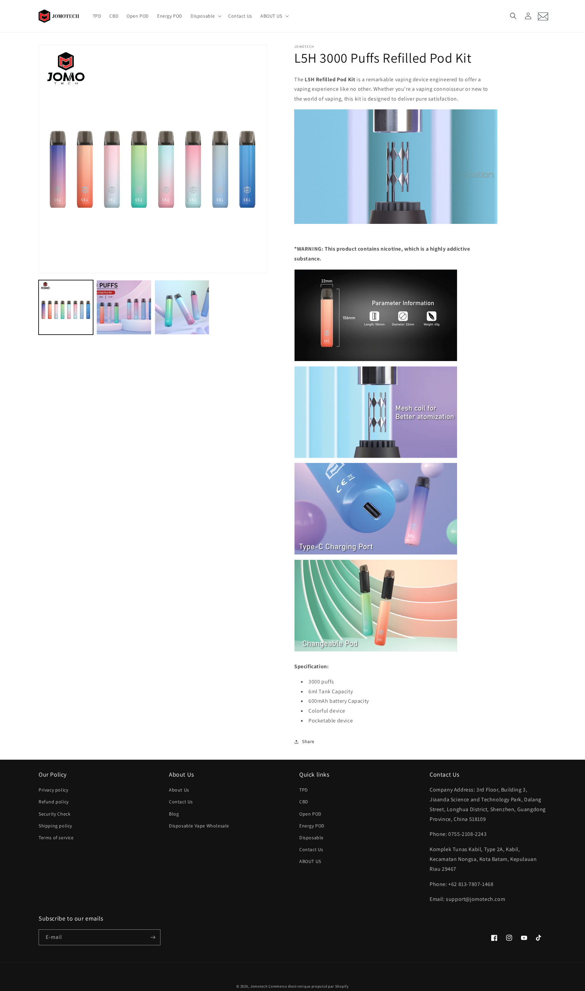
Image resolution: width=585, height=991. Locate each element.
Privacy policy (53, 790)
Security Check (54, 814)
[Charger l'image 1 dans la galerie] (66, 307)
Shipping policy (55, 826)
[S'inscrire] (152, 937)
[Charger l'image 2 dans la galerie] (123, 307)
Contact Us (181, 802)
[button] (205, 16)
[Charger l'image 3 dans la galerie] (182, 307)
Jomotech (259, 986)
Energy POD (312, 826)
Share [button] (308, 741)
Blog (174, 814)
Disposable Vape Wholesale (199, 826)
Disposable (311, 838)
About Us (179, 790)
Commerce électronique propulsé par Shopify (308, 986)
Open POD (310, 814)
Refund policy (54, 802)
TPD (303, 790)
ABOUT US (310, 861)
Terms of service (56, 838)
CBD (303, 802)
